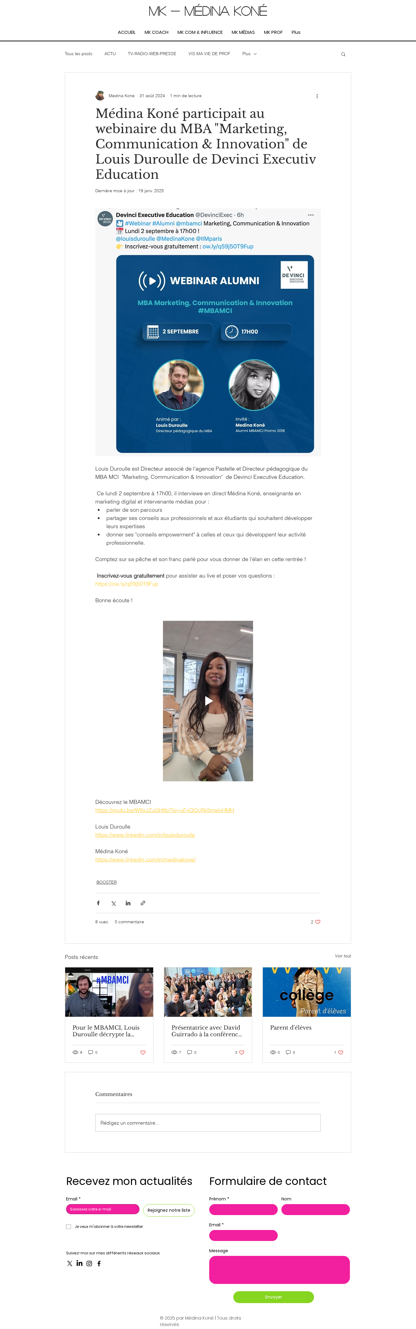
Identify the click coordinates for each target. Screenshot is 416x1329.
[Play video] (208, 701)
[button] (343, 53)
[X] (69, 1263)
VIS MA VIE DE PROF (209, 53)
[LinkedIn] (79, 1263)
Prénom (219, 1199)
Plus (246, 53)
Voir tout (343, 956)
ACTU (110, 53)
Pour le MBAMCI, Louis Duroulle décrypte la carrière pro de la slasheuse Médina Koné (105, 1031)
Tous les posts (78, 53)
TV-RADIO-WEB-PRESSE (152, 53)
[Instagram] (89, 1263)
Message (218, 1250)
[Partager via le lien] (143, 903)
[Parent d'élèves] (307, 992)
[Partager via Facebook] (98, 903)
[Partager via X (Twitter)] (113, 903)
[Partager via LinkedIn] (128, 903)
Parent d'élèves (291, 1027)
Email (73, 1199)
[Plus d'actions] (317, 95)
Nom (286, 1199)
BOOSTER (107, 882)
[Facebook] (99, 1263)
